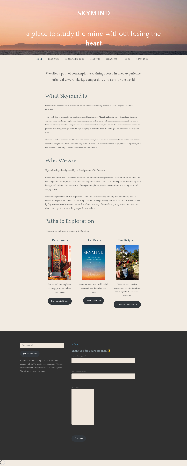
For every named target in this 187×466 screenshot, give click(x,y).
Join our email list (30, 353)
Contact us (79, 438)
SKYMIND (93, 13)
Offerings (111, 59)
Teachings (142, 59)
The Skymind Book (74, 59)
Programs (53, 59)
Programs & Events (59, 301)
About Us (95, 59)
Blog (128, 59)
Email (78, 371)
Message (75, 387)
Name (78, 356)
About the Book (93, 300)
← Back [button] (74, 344)
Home (39, 59)
